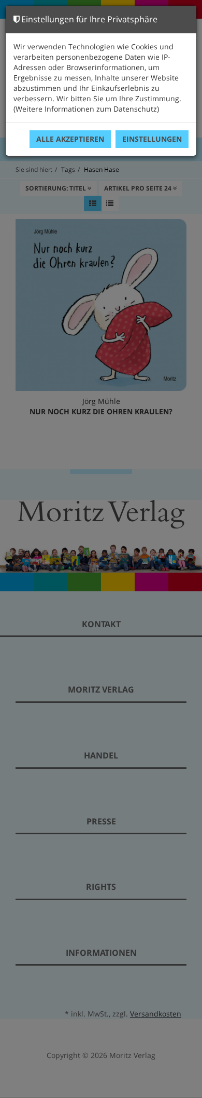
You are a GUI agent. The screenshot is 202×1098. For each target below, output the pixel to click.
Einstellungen (152, 139)
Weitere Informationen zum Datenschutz (86, 109)
